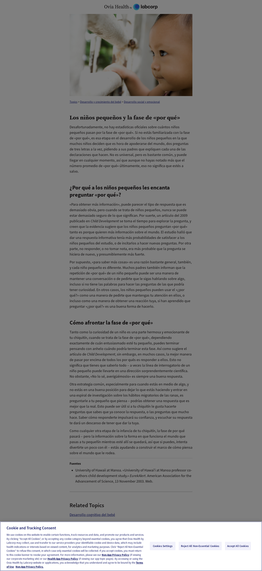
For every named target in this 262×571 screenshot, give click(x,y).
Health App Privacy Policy (62, 559)
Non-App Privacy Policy (115, 555)
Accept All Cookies (238, 546)
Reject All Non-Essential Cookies (200, 546)
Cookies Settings (163, 546)
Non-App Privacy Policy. (30, 567)
